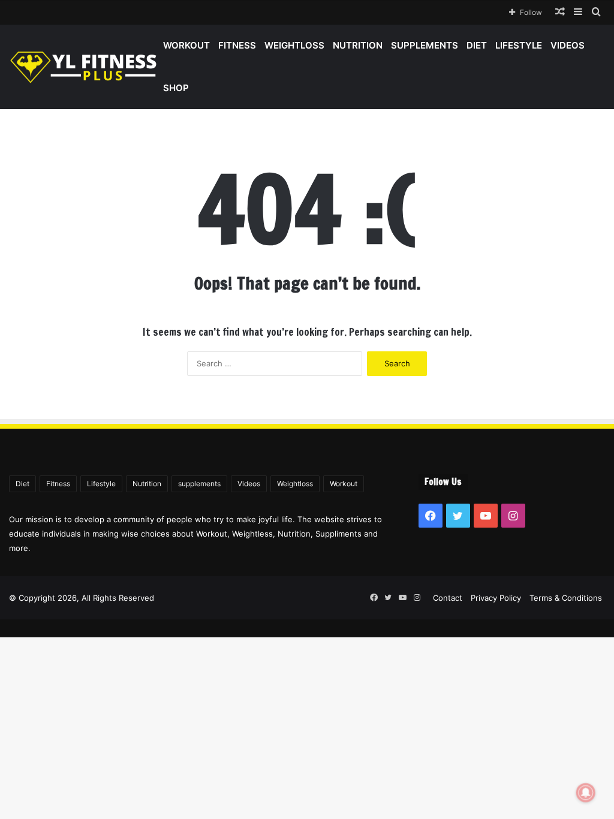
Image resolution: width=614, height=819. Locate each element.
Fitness (237, 45)
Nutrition (358, 45)
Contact (447, 598)
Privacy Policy (496, 598)
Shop (176, 88)
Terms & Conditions (565, 598)
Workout (186, 45)
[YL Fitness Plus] (84, 67)
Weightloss (294, 45)
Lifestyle (518, 45)
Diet (476, 45)
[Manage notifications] (585, 792)
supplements (424, 45)
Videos (567, 45)
